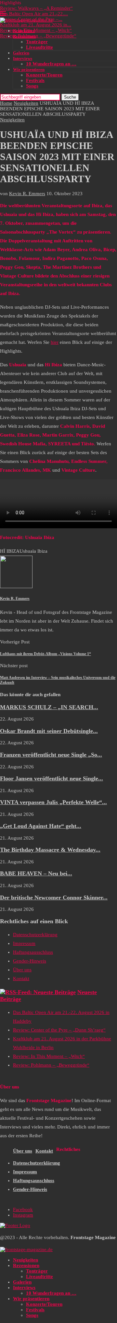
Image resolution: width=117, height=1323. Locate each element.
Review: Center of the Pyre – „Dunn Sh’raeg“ (59, 1030)
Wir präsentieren (29, 69)
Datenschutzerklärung (35, 934)
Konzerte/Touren (44, 74)
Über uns (22, 969)
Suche (70, 97)
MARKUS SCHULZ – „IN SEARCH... (49, 707)
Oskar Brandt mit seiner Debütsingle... (49, 731)
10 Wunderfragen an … (51, 63)
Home (6, 103)
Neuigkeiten (24, 30)
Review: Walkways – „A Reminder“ (36, 8)
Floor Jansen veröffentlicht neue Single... (51, 778)
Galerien (21, 52)
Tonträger (37, 41)
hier (54, 342)
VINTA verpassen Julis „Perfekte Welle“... (53, 802)
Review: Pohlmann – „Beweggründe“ (38, 35)
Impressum (24, 943)
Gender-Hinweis (29, 961)
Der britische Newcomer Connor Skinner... (54, 897)
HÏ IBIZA (10, 551)
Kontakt (21, 978)
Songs (32, 85)
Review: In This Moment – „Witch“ (36, 30)
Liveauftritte (39, 47)
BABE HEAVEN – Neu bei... (36, 873)
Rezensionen (24, 36)
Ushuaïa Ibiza (33, 551)
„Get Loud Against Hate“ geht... (40, 826)
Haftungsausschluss (33, 952)
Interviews (22, 58)
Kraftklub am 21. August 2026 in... (35, 24)
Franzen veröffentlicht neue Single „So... (51, 754)
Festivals (35, 80)
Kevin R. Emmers (27, 193)
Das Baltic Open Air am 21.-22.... (34, 13)
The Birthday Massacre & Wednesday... (50, 849)
